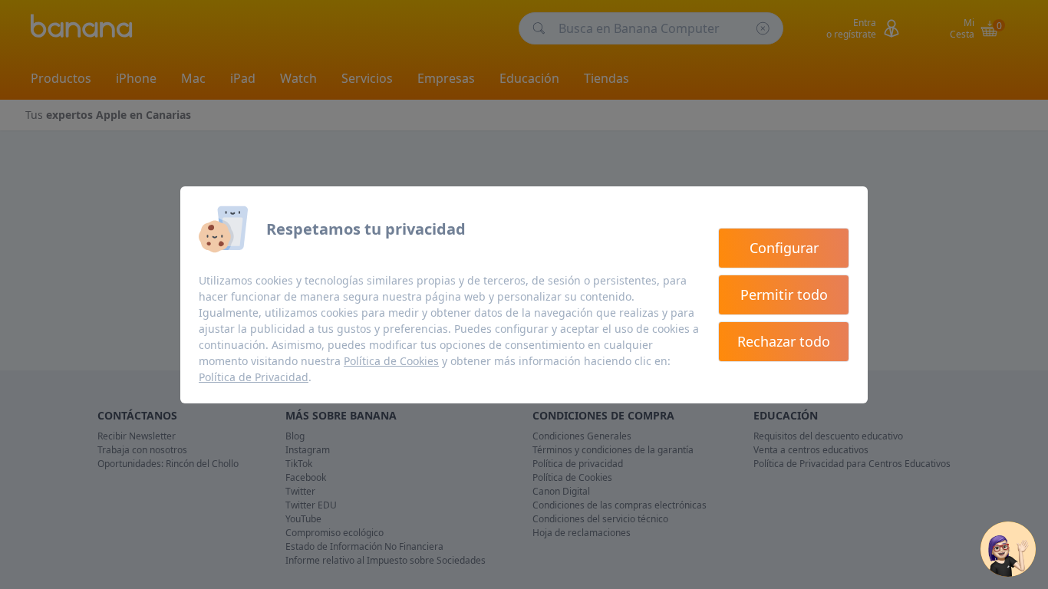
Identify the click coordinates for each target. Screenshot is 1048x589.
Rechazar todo (783, 341)
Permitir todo (784, 294)
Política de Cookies (391, 361)
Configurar (784, 248)
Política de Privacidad (253, 377)
